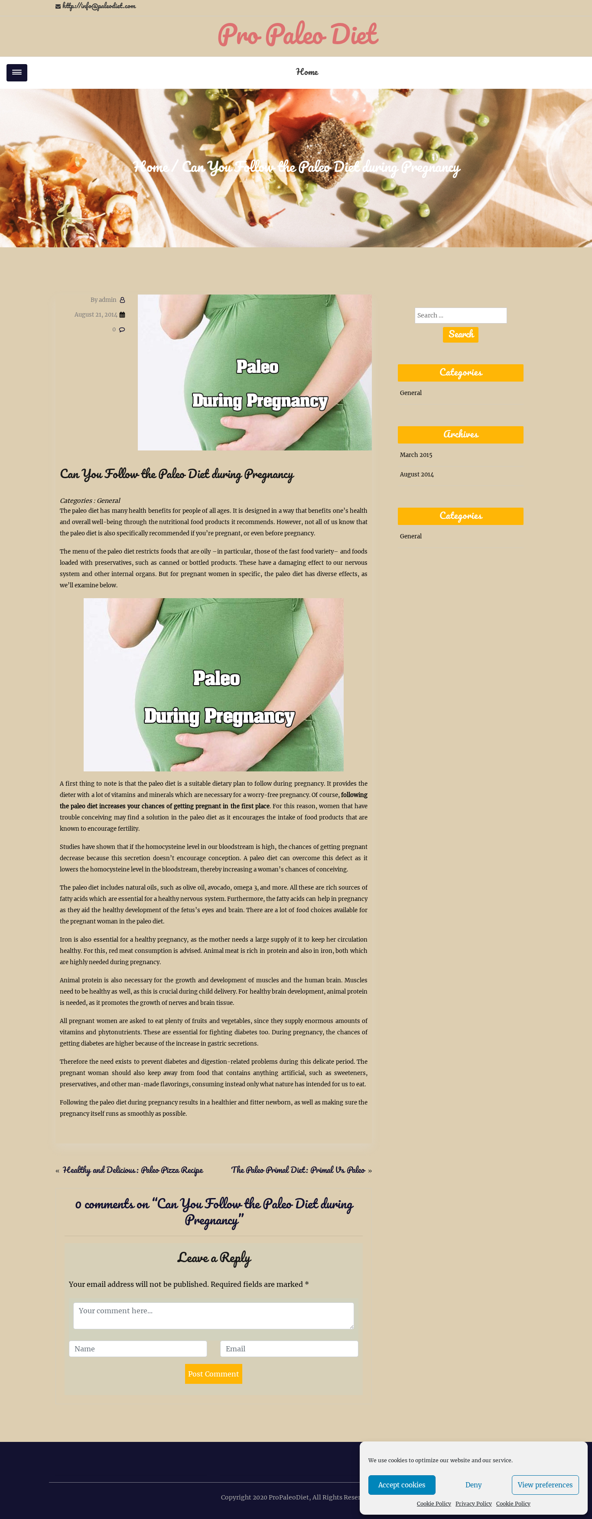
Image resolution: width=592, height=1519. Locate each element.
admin (104, 300)
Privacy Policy (473, 1503)
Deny (473, 1485)
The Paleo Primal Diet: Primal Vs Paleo (297, 1171)
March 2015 (416, 455)
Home (306, 72)
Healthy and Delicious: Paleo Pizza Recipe (132, 1171)
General (108, 501)
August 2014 (417, 474)
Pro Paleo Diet (296, 36)
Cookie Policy (434, 1503)
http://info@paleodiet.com (98, 6)
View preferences (545, 1485)
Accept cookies (402, 1485)
